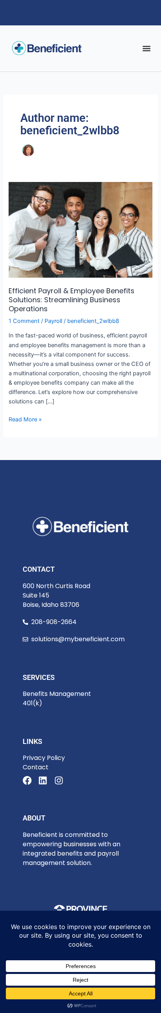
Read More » (25, 419)
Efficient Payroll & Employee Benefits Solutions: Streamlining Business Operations (71, 300)
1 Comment (24, 321)
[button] (146, 48)
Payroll (53, 321)
